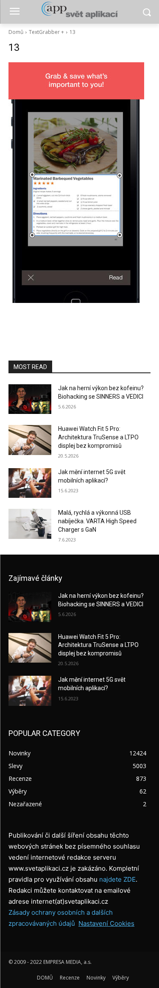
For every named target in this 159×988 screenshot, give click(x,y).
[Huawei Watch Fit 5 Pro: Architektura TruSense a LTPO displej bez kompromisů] (29, 440)
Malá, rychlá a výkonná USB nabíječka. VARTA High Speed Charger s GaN (97, 521)
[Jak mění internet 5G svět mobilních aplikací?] (29, 483)
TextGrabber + (46, 32)
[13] (79, 182)
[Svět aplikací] (79, 10)
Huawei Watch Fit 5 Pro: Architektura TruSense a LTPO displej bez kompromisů (98, 437)
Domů (15, 32)
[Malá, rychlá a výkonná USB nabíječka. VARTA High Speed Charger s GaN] (29, 523)
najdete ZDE (117, 879)
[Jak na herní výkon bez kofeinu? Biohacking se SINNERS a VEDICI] (29, 399)
